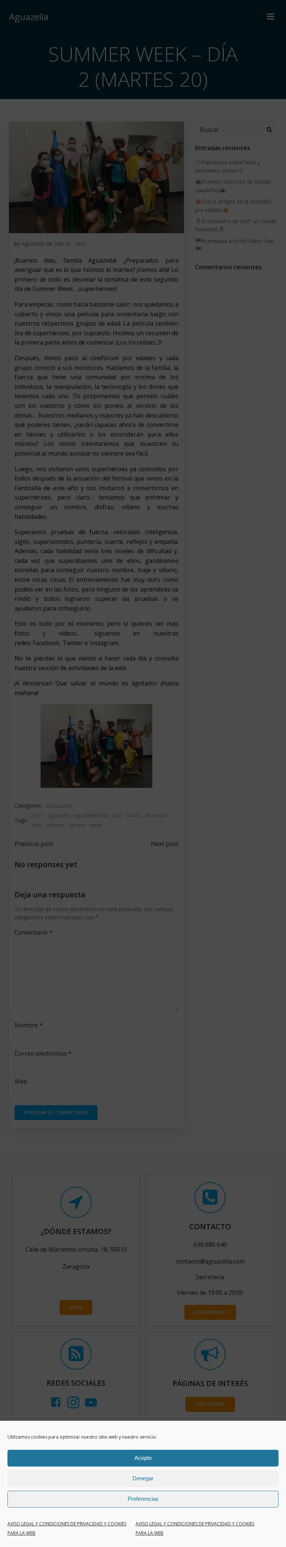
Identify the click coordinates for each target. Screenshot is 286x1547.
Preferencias (143, 1499)
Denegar (143, 1478)
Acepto (143, 1458)
